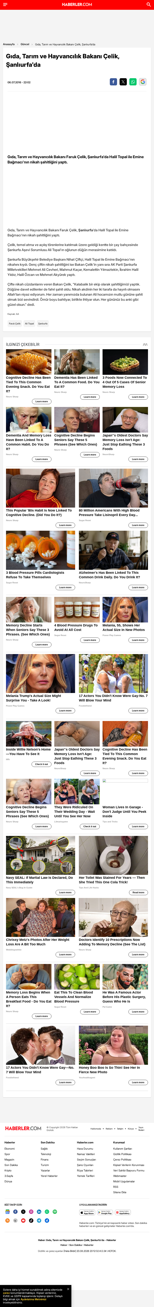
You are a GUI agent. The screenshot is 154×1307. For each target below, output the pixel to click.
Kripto (8, 1170)
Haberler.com (85, 1142)
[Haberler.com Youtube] (23, 1220)
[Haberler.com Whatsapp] (47, 1212)
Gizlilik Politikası (122, 1154)
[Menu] (5, 4)
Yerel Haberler (49, 1175)
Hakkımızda (96, 1128)
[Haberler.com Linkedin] (39, 1212)
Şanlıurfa (42, 323)
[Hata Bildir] (70, 1250)
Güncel (25, 44)
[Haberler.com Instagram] (31, 1212)
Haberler (10, 1142)
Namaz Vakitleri (86, 1154)
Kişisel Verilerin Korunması (128, 1165)
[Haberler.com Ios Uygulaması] (87, 1213)
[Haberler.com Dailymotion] (47, 1220)
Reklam (109, 1128)
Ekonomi (10, 1148)
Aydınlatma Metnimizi (33, 1299)
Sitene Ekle (119, 1192)
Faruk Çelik (14, 323)
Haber (63, 1244)
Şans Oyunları (85, 1165)
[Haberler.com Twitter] (23, 1212)
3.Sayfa (9, 1175)
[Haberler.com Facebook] (15, 1212)
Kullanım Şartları (122, 1148)
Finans (44, 1159)
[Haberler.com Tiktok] (31, 1220)
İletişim (120, 1128)
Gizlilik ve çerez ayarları (50, 1250)
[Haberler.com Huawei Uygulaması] (123, 1213)
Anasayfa (9, 44)
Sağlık (44, 1148)
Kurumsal (119, 1142)
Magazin (9, 1159)
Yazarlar (45, 1170)
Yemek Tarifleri (85, 1175)
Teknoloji (46, 1154)
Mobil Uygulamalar (124, 1181)
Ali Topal (29, 323)
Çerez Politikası (122, 1159)
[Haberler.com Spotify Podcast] (55, 1212)
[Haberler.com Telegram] (39, 1220)
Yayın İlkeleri (141, 1128)
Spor (7, 1154)
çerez (6, 1292)
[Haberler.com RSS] (8, 1220)
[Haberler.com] (23, 1128)
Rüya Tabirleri (85, 1170)
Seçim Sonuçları (86, 1159)
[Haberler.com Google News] (8, 1212)
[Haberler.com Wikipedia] (15, 1220)
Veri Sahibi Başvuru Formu (128, 1170)
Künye (131, 1128)
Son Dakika (11, 1165)
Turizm (45, 1165)
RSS (115, 1186)
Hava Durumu (85, 1148)
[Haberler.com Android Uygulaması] (105, 1213)
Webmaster (120, 1175)
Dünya (8, 1181)
